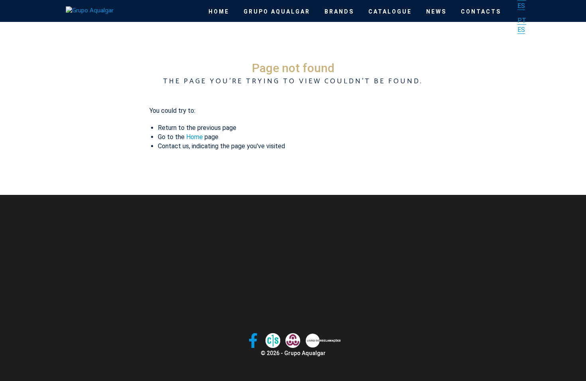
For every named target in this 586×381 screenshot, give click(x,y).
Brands (339, 11)
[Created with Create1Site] (272, 340)
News (436, 11)
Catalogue (390, 11)
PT (521, 20)
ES (521, 6)
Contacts (481, 11)
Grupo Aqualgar (277, 11)
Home (218, 11)
